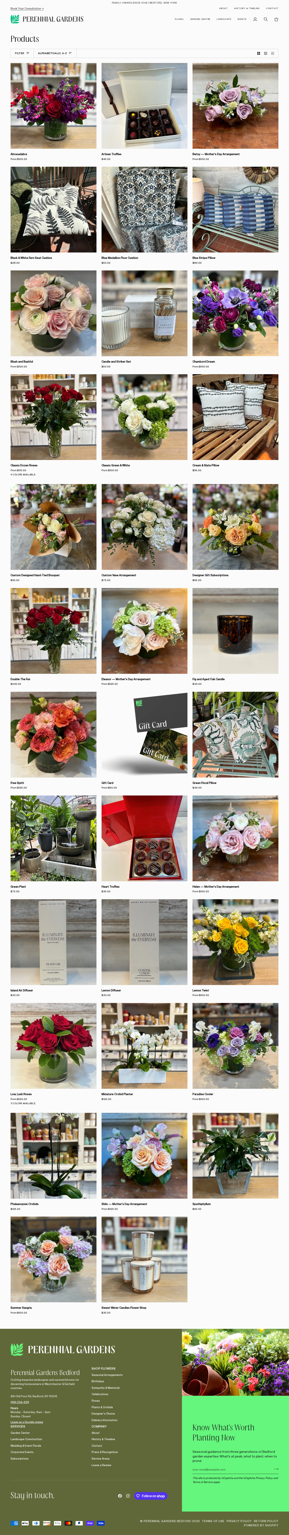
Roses (96, 1400)
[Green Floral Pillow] (235, 735)
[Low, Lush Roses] (53, 1046)
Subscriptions (20, 1458)
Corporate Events (22, 1452)
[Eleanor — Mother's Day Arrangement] (144, 631)
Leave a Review (101, 1465)
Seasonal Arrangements (107, 1375)
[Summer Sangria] (53, 1259)
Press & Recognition (105, 1452)
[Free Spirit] (53, 735)
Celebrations (100, 1394)
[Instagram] (128, 1496)
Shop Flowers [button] (104, 1368)
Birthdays (98, 1381)
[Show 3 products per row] (265, 53)
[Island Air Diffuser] (53, 942)
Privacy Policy (264, 1478)
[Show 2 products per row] (258, 53)
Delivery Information (104, 1420)
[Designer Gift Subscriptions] (235, 527)
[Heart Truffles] (144, 838)
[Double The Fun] (53, 631)
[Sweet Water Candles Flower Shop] (144, 1259)
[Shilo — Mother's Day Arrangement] (144, 1156)
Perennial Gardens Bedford (167, 1521)
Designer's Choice (103, 1413)
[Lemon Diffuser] (144, 942)
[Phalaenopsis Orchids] (53, 1156)
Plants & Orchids (102, 1407)
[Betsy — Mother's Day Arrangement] (235, 106)
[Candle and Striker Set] (144, 313)
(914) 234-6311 (20, 1402)
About (96, 1432)
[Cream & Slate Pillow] (235, 417)
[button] (179, 19)
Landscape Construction (26, 1439)
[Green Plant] (53, 838)
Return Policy (266, 1521)
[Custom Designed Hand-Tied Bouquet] (53, 527)
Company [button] (99, 1426)
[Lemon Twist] (235, 942)
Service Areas (101, 1458)
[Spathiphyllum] (235, 1156)
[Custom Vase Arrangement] (144, 527)
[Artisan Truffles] (144, 106)
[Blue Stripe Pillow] (235, 209)
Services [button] (18, 1426)
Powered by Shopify (261, 1525)
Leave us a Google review (27, 1422)
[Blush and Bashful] (53, 313)
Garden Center (20, 1432)
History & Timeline (103, 1439)
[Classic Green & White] (144, 417)
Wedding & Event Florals (26, 1445)
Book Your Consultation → (27, 8)
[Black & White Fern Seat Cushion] (53, 209)
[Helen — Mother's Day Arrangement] (235, 838)
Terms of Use (213, 1521)
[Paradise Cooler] (235, 1046)
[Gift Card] (144, 735)
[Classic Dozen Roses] (53, 417)
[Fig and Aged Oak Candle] (235, 631)
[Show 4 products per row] (273, 53)
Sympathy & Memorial (106, 1387)
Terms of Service (203, 1482)
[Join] (274, 1469)
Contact (97, 1445)
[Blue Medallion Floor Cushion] (144, 209)
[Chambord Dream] (235, 313)
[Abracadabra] (53, 106)
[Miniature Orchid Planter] (144, 1046)
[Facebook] (120, 1496)
